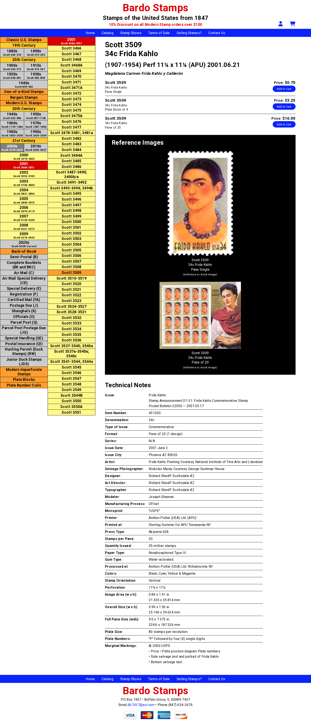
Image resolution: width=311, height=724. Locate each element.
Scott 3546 (71, 373)
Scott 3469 (71, 71)
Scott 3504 (71, 244)
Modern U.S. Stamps (24, 103)
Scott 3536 (71, 340)
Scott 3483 (71, 144)
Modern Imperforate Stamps (24, 372)
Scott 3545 (71, 367)
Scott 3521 (71, 289)
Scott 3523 (71, 301)
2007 (23, 218)
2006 (23, 209)
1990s (36, 133)
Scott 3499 (71, 216)
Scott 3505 (71, 250)
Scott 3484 (71, 150)
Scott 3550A (71, 407)
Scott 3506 (71, 256)
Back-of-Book (24, 251)
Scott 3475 (71, 110)
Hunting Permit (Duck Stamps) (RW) (24, 351)
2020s (23, 244)
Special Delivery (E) (24, 288)
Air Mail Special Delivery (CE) (23, 280)
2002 (23, 174)
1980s (12, 133)
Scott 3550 (71, 401)
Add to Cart (284, 88)
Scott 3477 (71, 127)
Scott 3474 (71, 105)
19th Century (24, 45)
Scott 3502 (71, 233)
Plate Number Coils (24, 385)
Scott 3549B (72, 395)
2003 (23, 183)
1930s (36, 75)
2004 (23, 191)
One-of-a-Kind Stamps (24, 92)
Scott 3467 (71, 54)
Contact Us (216, 33)
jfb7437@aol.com (141, 705)
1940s (24, 84)
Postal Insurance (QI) (24, 344)
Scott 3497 (71, 205)
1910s (36, 67)
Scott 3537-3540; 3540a (71, 346)
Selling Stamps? (189, 33)
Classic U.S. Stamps (23, 40)
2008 (23, 226)
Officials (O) (23, 317)
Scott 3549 (71, 390)
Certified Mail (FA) (24, 300)
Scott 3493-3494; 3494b (71, 188)
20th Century (24, 60)
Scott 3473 (71, 99)
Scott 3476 (71, 121)
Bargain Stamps (24, 97)
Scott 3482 (71, 138)
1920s (12, 75)
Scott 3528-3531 (71, 312)
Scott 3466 (71, 48)
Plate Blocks (24, 379)
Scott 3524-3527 (71, 306)
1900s (12, 67)
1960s (12, 124)
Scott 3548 (71, 384)
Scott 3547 (71, 378)
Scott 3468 (71, 59)
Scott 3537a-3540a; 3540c (71, 353)
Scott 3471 (71, 82)
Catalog (107, 33)
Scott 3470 (71, 76)
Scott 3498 (71, 210)
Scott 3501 (71, 227)
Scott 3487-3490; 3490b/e (71, 174)
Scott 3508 (71, 267)
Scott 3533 (71, 323)
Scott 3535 (71, 335)
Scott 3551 (71, 412)
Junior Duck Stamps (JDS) (24, 361)
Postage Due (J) (24, 305)
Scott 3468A (71, 65)
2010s (36, 147)
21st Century (24, 141)
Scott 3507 (71, 261)
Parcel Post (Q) (24, 322)
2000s (12, 147)
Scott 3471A (71, 88)
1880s (12, 52)
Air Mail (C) (24, 273)
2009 (23, 235)
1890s (36, 52)
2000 (23, 156)
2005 (23, 200)
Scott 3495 (71, 193)
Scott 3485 (71, 161)
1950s (35, 115)
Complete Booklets (24, 265)
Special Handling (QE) (24, 338)
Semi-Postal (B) (24, 257)
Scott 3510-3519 (71, 278)
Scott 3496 (71, 199)
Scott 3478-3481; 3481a (71, 133)
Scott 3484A (71, 155)
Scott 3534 (71, 329)
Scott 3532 (71, 318)
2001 (23, 165)
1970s (36, 124)
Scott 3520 (71, 284)
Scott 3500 (71, 222)
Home (90, 33)
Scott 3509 (71, 272)
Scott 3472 (71, 93)
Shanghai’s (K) (24, 311)
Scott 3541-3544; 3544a (71, 361)
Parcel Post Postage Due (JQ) (24, 330)
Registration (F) (24, 294)
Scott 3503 (71, 239)
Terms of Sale (159, 33)
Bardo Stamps (156, 8)
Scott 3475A (71, 116)
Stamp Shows (131, 33)
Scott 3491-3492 (71, 182)
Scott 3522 (71, 295)
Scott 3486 (71, 167)
